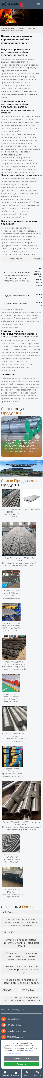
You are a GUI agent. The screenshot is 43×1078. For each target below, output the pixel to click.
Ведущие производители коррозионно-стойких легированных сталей (21, 956)
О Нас (26, 1073)
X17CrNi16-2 (8, 932)
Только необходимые (22, 1058)
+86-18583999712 (13, 1019)
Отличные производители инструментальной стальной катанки (21, 942)
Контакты (38, 1073)
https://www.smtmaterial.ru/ (17, 281)
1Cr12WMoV (28, 990)
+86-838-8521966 (14, 1025)
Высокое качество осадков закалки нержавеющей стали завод (21, 969)
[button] (37, 436)
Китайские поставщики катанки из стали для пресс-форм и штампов (22, 922)
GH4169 (6, 990)
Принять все (21, 1064)
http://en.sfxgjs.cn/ (15, 1010)
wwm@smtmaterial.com (17, 1031)
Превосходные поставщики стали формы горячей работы (21, 981)
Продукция (16, 1073)
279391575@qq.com (15, 1037)
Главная (4, 28)
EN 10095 (7, 911)
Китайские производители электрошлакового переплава (21, 999)
